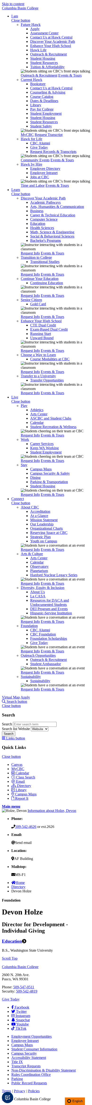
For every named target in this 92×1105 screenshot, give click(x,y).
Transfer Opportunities (47, 380)
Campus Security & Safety (50, 473)
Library (35, 105)
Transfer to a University (38, 376)
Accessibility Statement (28, 1058)
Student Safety (41, 126)
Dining (35, 478)
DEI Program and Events (49, 609)
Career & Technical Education (52, 215)
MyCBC (27, 135)
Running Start (40, 334)
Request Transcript (49, 135)
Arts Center (38, 414)
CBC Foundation (43, 634)
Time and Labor (33, 185)
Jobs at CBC (39, 177)
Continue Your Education (40, 279)
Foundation (29, 626)
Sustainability (31, 677)
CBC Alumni (40, 143)
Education (37, 224)
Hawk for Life (31, 139)
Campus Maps (41, 469)
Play (24, 406)
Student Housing (42, 58)
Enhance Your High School (50, 46)
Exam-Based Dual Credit (49, 329)
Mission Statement (44, 520)
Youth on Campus (43, 541)
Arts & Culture (32, 554)
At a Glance (39, 516)
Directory (24, 786)
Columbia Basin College (20, 8)
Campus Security (24, 1053)
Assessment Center (44, 33)
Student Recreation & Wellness (53, 427)
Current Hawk (31, 80)
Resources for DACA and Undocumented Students (49, 602)
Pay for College (42, 109)
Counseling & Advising (47, 92)
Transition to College (36, 257)
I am (14, 16)
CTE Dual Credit (43, 325)
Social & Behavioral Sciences (52, 236)
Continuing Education (46, 283)
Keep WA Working (44, 448)
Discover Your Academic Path (52, 42)
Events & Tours (70, 75)
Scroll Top (9, 958)
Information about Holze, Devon (52, 811)
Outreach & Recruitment (48, 54)
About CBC (30, 507)
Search (7, 724)
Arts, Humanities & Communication (57, 207)
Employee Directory (45, 169)
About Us (37, 592)
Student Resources (44, 63)
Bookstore (38, 84)
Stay (24, 465)
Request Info (30, 253)
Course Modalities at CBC (50, 359)
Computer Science (44, 219)
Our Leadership (42, 524)
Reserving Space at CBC (48, 533)
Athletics (36, 410)
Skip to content (13, 4)
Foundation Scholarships (48, 638)
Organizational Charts (46, 528)
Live (14, 397)
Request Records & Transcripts (53, 152)
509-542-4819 (26, 991)
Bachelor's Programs (45, 240)
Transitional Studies (44, 262)
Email (20, 781)
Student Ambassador (45, 664)
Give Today (39, 147)
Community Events (35, 160)
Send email (23, 843)
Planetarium (39, 571)
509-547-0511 (23, 987)
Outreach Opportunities (38, 655)
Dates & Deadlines (44, 101)
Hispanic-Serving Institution (51, 613)
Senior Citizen (31, 300)
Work (25, 439)
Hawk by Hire (31, 164)
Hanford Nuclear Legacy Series (53, 575)
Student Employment (46, 113)
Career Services (42, 444)
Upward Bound (42, 338)
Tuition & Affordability (47, 67)
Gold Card (38, 304)
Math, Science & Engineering (52, 232)
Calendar (37, 423)
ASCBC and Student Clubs (50, 418)
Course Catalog (41, 97)
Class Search (25, 777)
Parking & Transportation (49, 482)
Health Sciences (42, 228)
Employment (31, 1036)
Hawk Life (38, 50)
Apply (35, 29)
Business (36, 211)
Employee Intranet (44, 173)
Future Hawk (31, 25)
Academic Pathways (45, 202)
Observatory (39, 566)
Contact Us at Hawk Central (51, 37)
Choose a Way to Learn (38, 355)
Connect (17, 499)
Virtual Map (11, 697)
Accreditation (40, 511)
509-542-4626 (25, 827)
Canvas (16, 765)
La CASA (38, 596)
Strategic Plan (40, 537)
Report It (21, 798)
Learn (15, 190)
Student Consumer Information (34, 1049)
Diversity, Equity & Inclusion (42, 588)
